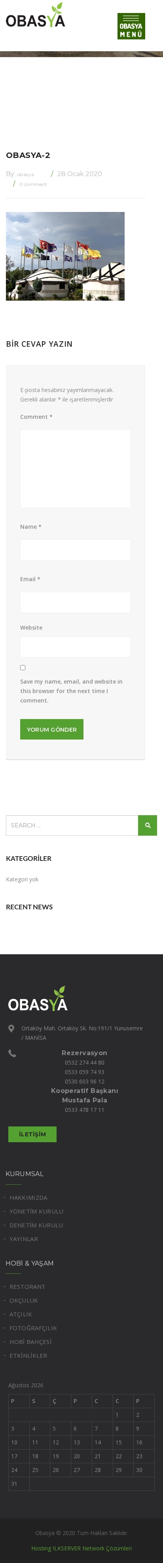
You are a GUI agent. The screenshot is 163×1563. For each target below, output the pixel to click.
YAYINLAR (23, 1239)
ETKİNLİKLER (28, 1355)
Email (30, 579)
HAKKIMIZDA (28, 1197)
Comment (36, 416)
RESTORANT (27, 1286)
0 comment (33, 184)
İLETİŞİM (32, 1134)
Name (31, 526)
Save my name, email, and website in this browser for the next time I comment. (71, 691)
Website (31, 627)
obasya (25, 174)
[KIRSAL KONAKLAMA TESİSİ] (45, 14)
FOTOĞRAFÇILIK (33, 1328)
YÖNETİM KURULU (36, 1211)
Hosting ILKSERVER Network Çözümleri (81, 1548)
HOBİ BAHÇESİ (30, 1342)
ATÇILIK (20, 1314)
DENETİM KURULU (36, 1225)
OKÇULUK (23, 1300)
